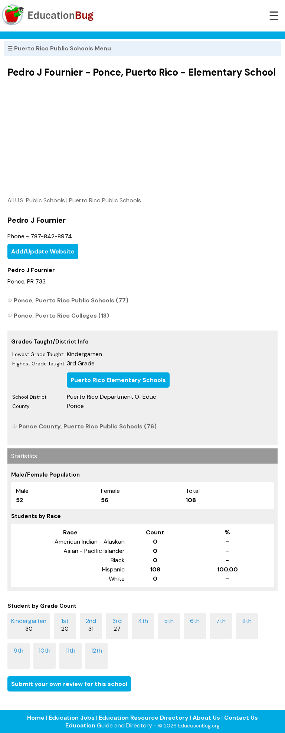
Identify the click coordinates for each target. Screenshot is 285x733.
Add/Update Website (43, 251)
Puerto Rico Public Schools (105, 200)
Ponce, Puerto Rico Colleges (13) (61, 315)
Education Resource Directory (144, 718)
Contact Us (241, 718)
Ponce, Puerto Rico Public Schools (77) (71, 300)
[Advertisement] (142, 137)
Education (80, 725)
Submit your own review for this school (69, 684)
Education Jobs (72, 718)
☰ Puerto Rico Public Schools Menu (59, 48)
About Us (206, 718)
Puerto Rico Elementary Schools (118, 380)
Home (36, 718)
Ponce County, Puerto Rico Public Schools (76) (88, 426)
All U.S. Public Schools (36, 200)
